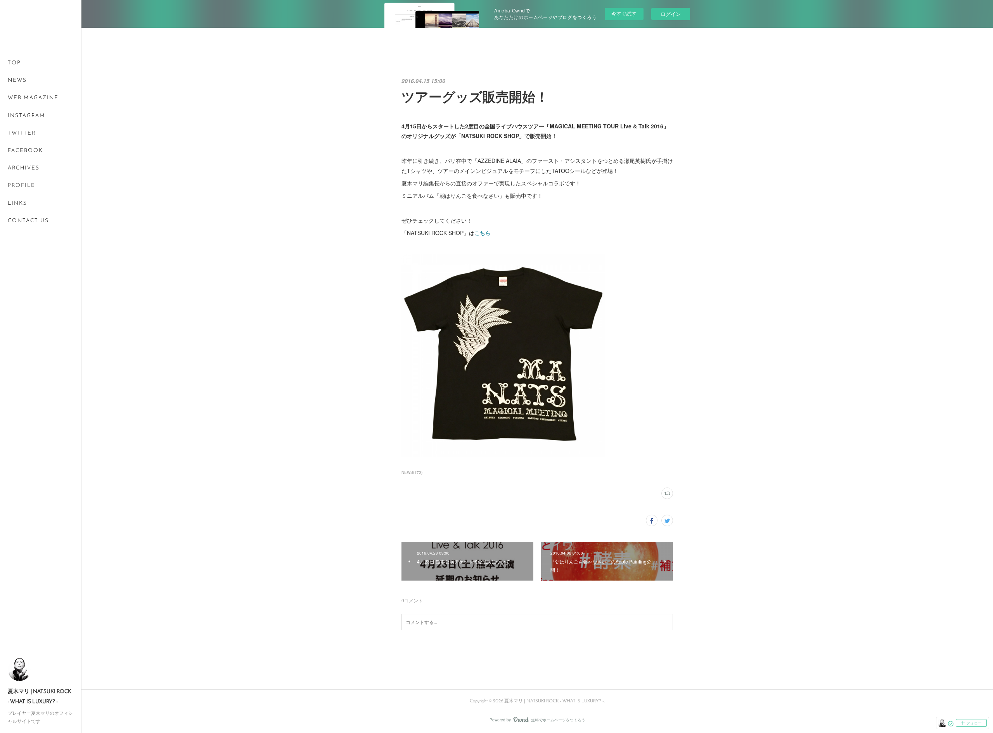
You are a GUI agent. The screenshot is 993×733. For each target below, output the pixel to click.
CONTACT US (28, 221)
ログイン (671, 13)
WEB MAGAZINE (33, 98)
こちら (482, 233)
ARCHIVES (24, 168)
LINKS (17, 203)
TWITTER (22, 133)
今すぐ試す (624, 13)
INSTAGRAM (26, 116)
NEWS (17, 80)
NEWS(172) (411, 472)
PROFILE (21, 185)
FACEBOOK (25, 151)
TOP (14, 63)
